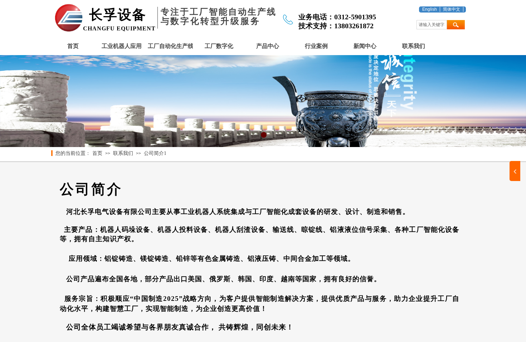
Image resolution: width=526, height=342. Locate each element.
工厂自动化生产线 (170, 46)
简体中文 (451, 9)
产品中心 (267, 46)
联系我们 (413, 46)
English (429, 9)
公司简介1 (155, 153)
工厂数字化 (219, 46)
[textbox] (432, 24)
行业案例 (316, 46)
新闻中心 (365, 46)
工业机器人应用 (122, 46)
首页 (73, 46)
